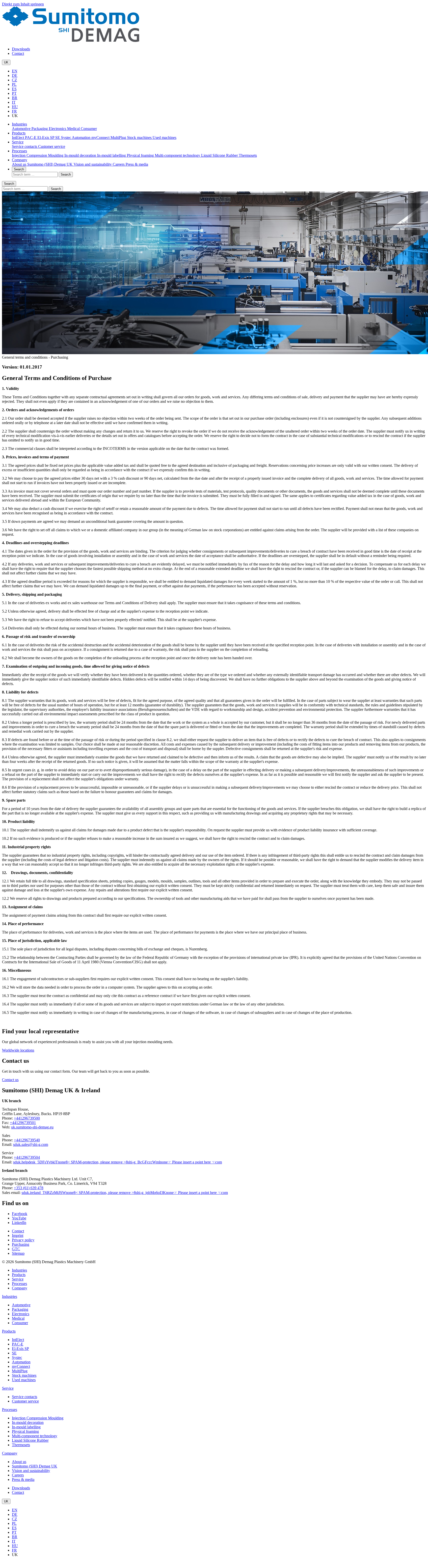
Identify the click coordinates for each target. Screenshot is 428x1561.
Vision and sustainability (93, 164)
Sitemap (18, 1253)
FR (14, 111)
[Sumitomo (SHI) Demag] (70, 40)
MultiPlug (118, 137)
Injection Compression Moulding (38, 155)
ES (14, 89)
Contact (18, 53)
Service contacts (25, 146)
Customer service (51, 146)
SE (58, 137)
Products (19, 133)
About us (19, 164)
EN (14, 71)
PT (14, 93)
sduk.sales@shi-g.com (30, 1144)
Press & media (137, 164)
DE (14, 75)
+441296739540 (27, 1140)
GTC (16, 1249)
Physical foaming (141, 155)
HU (15, 107)
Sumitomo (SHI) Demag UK (50, 164)
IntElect (18, 137)
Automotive (21, 128)
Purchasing (20, 1244)
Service (18, 142)
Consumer (89, 128)
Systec (66, 137)
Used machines (164, 137)
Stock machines (140, 137)
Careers (119, 164)
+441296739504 (27, 1157)
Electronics (58, 128)
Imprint (17, 1235)
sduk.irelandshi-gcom (125, 1192)
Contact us (10, 1080)
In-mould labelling (112, 155)
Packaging (40, 128)
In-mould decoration (80, 155)
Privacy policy (23, 1240)
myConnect (100, 137)
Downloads (21, 49)
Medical (74, 128)
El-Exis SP (46, 137)
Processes (19, 151)
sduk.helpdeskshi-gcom (117, 1162)
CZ (14, 80)
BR (14, 98)
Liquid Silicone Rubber (220, 155)
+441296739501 (23, 1123)
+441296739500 (27, 1118)
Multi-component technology (178, 155)
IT (14, 102)
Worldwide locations (18, 1050)
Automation (81, 137)
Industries (19, 124)
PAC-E (31, 137)
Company (19, 160)
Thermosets (248, 155)
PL (14, 84)
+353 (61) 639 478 (28, 1188)
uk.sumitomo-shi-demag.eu (32, 1127)
